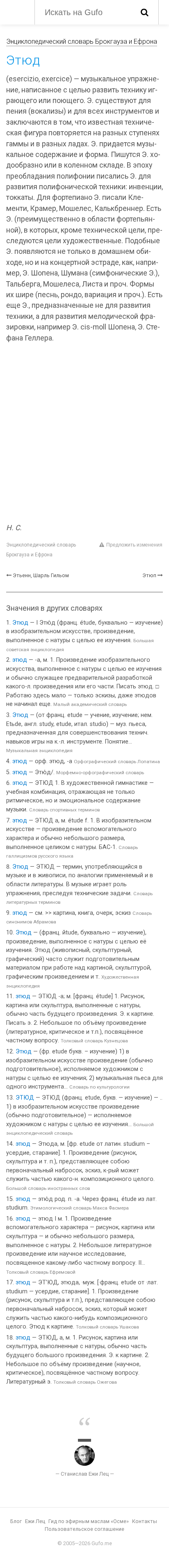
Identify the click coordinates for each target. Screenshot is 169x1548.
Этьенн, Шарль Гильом (41, 575)
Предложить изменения (134, 545)
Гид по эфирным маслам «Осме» (88, 1521)
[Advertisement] (84, 434)
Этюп (149, 575)
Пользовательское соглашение (84, 1529)
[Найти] (144, 12)
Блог (16, 1521)
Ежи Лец (35, 1521)
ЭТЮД (25, 1097)
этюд (19, 659)
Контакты (144, 1521)
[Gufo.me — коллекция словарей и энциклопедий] (16, 11)
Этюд (20, 622)
